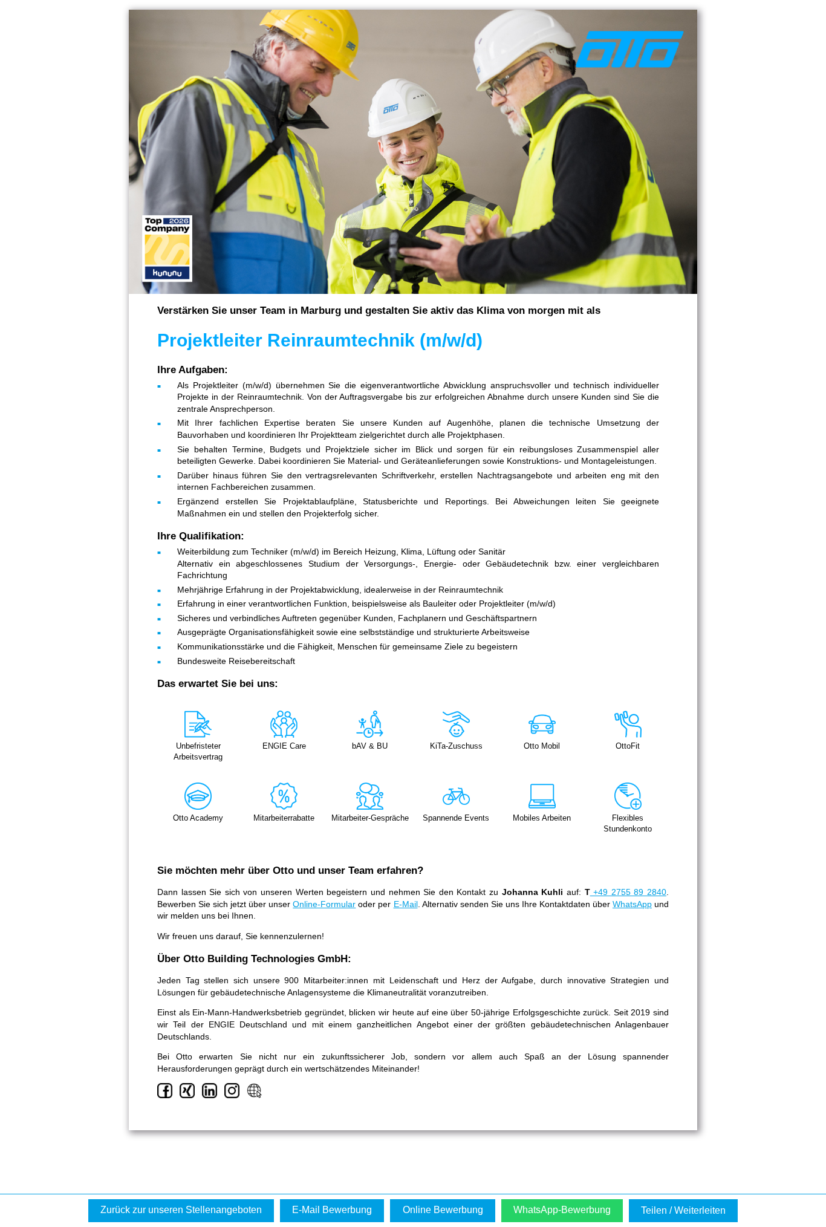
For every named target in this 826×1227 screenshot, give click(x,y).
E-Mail (406, 904)
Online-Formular (324, 904)
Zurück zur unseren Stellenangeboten (181, 1210)
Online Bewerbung (443, 1210)
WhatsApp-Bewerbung (562, 1210)
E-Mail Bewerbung (332, 1210)
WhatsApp (632, 904)
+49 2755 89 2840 (628, 892)
